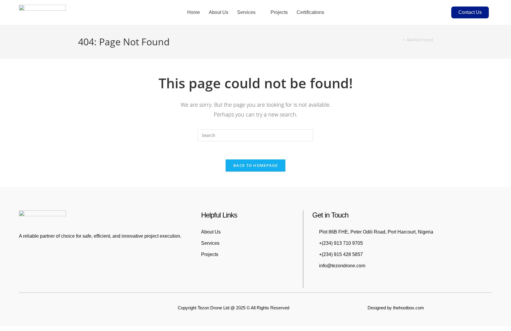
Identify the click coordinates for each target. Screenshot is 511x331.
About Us (218, 12)
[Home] (399, 39)
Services (246, 12)
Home (193, 12)
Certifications (310, 12)
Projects (279, 12)
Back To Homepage (255, 165)
